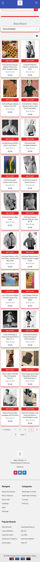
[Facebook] (20, 472)
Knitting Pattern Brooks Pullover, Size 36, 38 (30, 219)
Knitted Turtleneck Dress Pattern (30, 181)
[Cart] (36, 2)
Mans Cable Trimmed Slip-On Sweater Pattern (10, 376)
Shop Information (8, 492)
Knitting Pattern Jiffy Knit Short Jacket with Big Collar (10, 258)
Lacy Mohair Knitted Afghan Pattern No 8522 (30, 297)
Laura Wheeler (7, 531)
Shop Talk (5, 499)
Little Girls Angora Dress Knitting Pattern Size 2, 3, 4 (10, 337)
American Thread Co (9, 539)
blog (3, 507)
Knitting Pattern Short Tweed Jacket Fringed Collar (30, 258)
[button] (36, 36)
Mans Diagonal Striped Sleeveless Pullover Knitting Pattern (30, 376)
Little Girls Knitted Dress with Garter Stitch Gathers (30, 337)
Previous (6, 430)
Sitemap (5, 511)
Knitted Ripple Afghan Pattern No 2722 (10, 105)
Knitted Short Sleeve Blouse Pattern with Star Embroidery (30, 106)
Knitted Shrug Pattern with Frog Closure (10, 144)
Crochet (25, 499)
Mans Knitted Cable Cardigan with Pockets (10, 414)
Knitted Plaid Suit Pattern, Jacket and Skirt (30, 67)
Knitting (25, 503)
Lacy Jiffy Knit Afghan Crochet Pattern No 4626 (10, 297)
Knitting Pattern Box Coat (10, 218)
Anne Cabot (6, 543)
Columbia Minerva (27, 527)
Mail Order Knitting (29, 495)
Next (23, 434)
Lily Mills (24, 535)
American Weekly (27, 539)
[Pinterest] (15, 472)
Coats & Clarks (7, 535)
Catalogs (5, 503)
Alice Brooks (6, 527)
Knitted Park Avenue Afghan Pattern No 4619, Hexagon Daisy (10, 67)
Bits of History (7, 495)
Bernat (23, 531)
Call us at (20, 467)
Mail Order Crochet (29, 492)
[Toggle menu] (3, 3)
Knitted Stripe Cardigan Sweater (30, 144)
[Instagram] (24, 472)
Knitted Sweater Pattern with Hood (10, 181)
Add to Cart (10, 61)
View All (24, 543)
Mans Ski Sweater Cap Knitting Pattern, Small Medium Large (30, 415)
